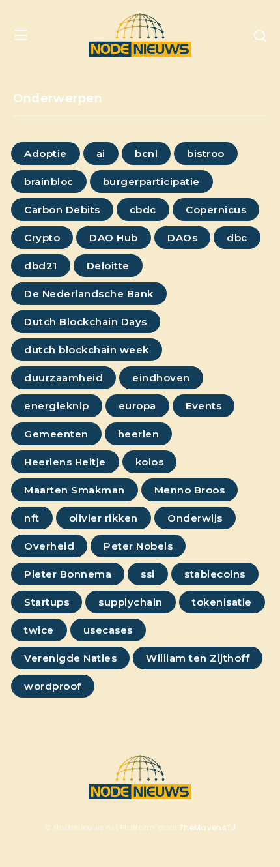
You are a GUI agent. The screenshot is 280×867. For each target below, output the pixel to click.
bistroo (206, 153)
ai (100, 153)
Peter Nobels (138, 546)
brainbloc (49, 181)
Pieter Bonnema (67, 574)
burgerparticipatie (151, 181)
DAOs (182, 237)
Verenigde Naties (70, 658)
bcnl (146, 153)
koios (149, 462)
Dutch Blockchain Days (85, 322)
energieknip (56, 406)
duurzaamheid (63, 378)
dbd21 (40, 265)
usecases (108, 630)
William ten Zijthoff (197, 658)
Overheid (49, 546)
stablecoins (214, 574)
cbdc (143, 209)
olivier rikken (103, 518)
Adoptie (45, 153)
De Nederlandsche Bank (89, 293)
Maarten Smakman (74, 490)
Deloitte (108, 265)
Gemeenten (56, 434)
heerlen (139, 434)
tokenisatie (222, 602)
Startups (46, 602)
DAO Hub (113, 237)
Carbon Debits (62, 209)
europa (137, 406)
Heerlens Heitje (65, 462)
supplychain (130, 602)
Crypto (42, 237)
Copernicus (216, 209)
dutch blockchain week (86, 350)
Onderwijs (195, 518)
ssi (148, 574)
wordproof (52, 686)
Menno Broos (189, 490)
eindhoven (161, 378)
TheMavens (203, 827)
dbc (237, 237)
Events (203, 406)
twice (39, 630)
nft (32, 518)
